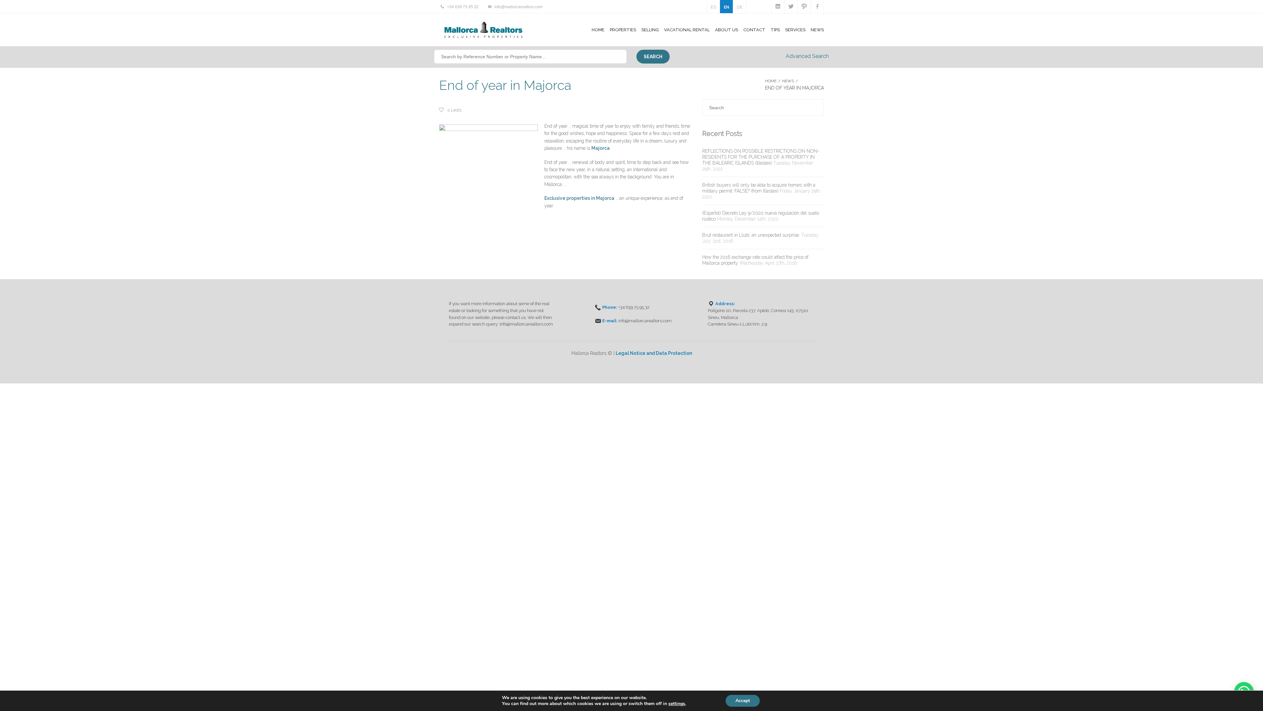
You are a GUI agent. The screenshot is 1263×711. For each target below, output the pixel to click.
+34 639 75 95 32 (463, 7)
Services (795, 29)
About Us (726, 29)
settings (676, 704)
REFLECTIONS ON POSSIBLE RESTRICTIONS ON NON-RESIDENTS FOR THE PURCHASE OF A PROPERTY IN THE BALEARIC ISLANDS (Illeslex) (760, 157)
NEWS (788, 81)
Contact (754, 29)
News (817, 29)
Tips (775, 29)
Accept (742, 701)
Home (598, 29)
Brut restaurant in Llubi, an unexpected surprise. (751, 235)
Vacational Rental (687, 29)
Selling (650, 29)
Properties (623, 29)
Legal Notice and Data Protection (654, 353)
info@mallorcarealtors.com (518, 7)
